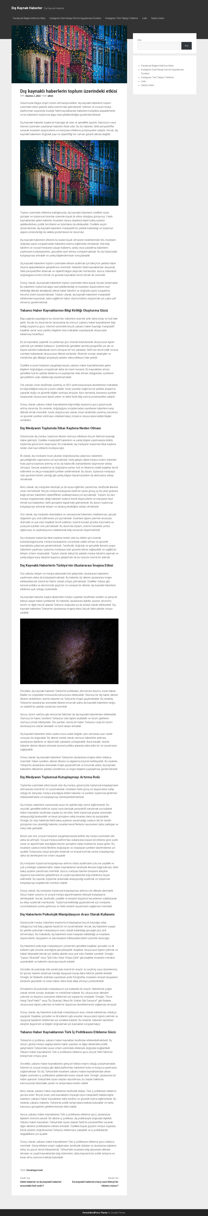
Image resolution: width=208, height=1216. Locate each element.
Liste (144, 18)
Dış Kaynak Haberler (27, 8)
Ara (139, 40)
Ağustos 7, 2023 (32, 96)
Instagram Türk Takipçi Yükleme (121, 18)
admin (50, 96)
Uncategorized (34, 1170)
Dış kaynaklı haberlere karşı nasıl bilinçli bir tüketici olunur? (95, 1184)
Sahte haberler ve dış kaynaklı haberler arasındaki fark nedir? (41, 1184)
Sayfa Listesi (157, 18)
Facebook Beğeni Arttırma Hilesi (29, 18)
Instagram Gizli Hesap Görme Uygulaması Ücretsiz (75, 18)
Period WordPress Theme (95, 1213)
